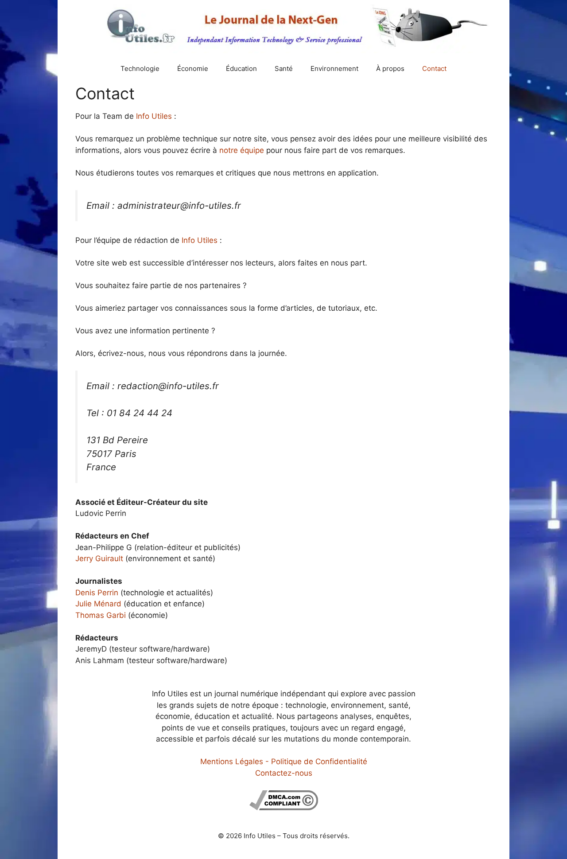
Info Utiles (154, 116)
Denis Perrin (96, 592)
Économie (192, 68)
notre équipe (241, 150)
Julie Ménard (98, 603)
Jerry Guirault (99, 558)
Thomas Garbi (100, 615)
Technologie (139, 68)
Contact (434, 68)
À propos (390, 68)
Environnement (334, 68)
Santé (284, 68)
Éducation (241, 68)
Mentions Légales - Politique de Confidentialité (283, 761)
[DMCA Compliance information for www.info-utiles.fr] (283, 807)
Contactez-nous (283, 773)
